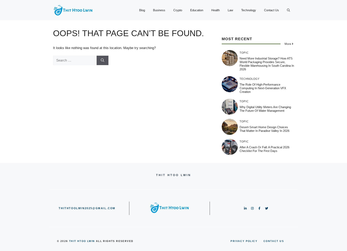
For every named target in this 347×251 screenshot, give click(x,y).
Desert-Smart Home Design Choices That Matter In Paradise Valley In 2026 (264, 128)
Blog (142, 10)
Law (230, 10)
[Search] (102, 60)
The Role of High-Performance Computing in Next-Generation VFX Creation (263, 88)
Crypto (177, 10)
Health (215, 10)
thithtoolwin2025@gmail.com (87, 208)
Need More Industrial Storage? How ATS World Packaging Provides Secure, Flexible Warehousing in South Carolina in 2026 (267, 64)
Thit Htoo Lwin (82, 241)
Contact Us (271, 10)
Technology (248, 10)
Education (196, 10)
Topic (244, 52)
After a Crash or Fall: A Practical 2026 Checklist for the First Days (264, 149)
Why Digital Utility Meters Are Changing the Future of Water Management (265, 108)
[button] (288, 10)
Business (159, 10)
